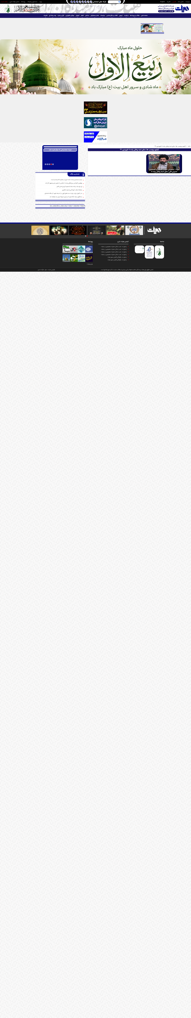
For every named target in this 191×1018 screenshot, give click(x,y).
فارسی (174, 2)
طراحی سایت (51, 270)
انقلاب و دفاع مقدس (112, 15)
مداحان (87, 15)
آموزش (77, 15)
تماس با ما (180, 2)
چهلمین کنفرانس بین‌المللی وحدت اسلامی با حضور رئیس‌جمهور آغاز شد (63, 183)
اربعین (120, 15)
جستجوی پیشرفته (32, 2)
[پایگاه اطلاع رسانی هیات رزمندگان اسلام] (173, 8)
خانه (189, 146)
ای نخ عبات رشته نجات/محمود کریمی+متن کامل (69, 187)
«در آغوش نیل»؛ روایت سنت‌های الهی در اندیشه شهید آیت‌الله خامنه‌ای (63, 193)
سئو (46, 270)
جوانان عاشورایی (70, 15)
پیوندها (23, 2)
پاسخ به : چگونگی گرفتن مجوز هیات (117, 257)
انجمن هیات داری (14, 2)
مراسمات (102, 15)
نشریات (46, 15)
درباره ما (188, 2)
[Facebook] (88, 1)
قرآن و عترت (61, 15)
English (162, 2)
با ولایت (126, 15)
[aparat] (77, 1)
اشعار (82, 15)
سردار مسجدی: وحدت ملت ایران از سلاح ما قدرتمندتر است (66, 180)
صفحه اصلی (144, 15)
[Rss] (91, 1)
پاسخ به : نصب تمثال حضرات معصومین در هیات (114, 247)
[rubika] (71, 1)
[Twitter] (85, 1)
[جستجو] (119, 1)
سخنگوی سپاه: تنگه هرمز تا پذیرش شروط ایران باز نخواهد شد (66, 197)
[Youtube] (82, 1)
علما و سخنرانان (95, 15)
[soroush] (74, 1)
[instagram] (80, 1)
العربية (168, 2)
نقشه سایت (4, 2)
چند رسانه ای (52, 15)
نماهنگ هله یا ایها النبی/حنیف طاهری (72, 190)
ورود (40, 2)
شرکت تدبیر (41, 270)
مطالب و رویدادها (134, 15)
